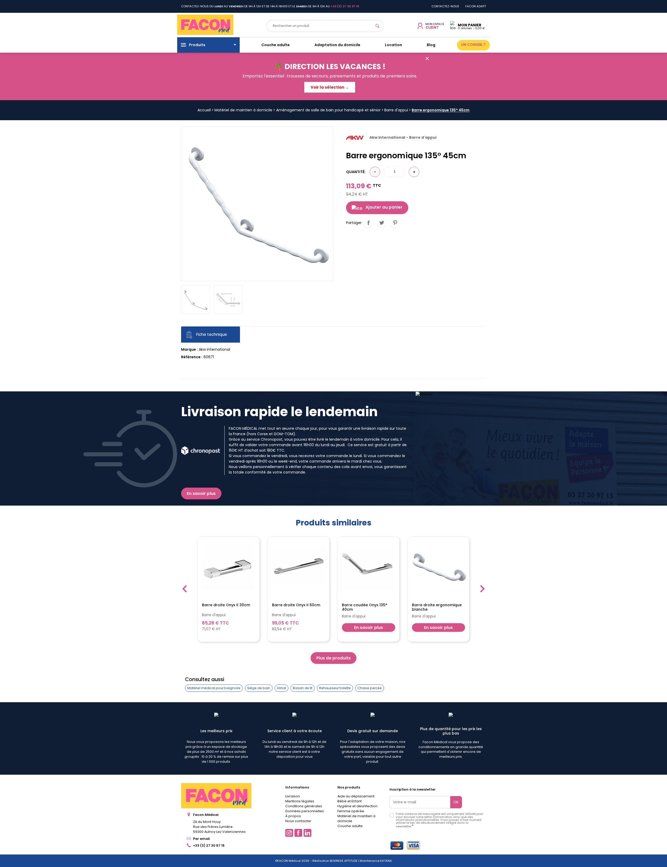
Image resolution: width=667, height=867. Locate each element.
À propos (293, 816)
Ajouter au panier (384, 207)
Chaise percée (369, 688)
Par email (201, 838)
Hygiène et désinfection (357, 806)
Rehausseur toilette (335, 688)
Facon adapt (475, 6)
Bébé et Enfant (349, 801)
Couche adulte (350, 826)
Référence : (191, 357)
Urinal (281, 688)
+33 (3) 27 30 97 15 (209, 845)
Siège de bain (258, 688)
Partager (368, 222)
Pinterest (394, 222)
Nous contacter (298, 821)
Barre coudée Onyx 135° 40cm (364, 607)
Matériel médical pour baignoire (213, 688)
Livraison (292, 796)
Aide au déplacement (355, 796)
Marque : (189, 349)
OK (456, 802)
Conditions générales (303, 806)
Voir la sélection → (330, 87)
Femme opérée (350, 811)
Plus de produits (333, 658)
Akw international (214, 349)
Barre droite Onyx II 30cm (226, 605)
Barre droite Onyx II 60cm (296, 605)
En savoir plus (201, 493)
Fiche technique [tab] (211, 334)
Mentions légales (299, 801)
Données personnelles (304, 811)
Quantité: (356, 171)
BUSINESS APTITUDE (343, 861)
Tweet (381, 222)
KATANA (386, 861)
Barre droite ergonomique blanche (437, 607)
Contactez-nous (445, 6)
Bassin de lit (302, 688)
